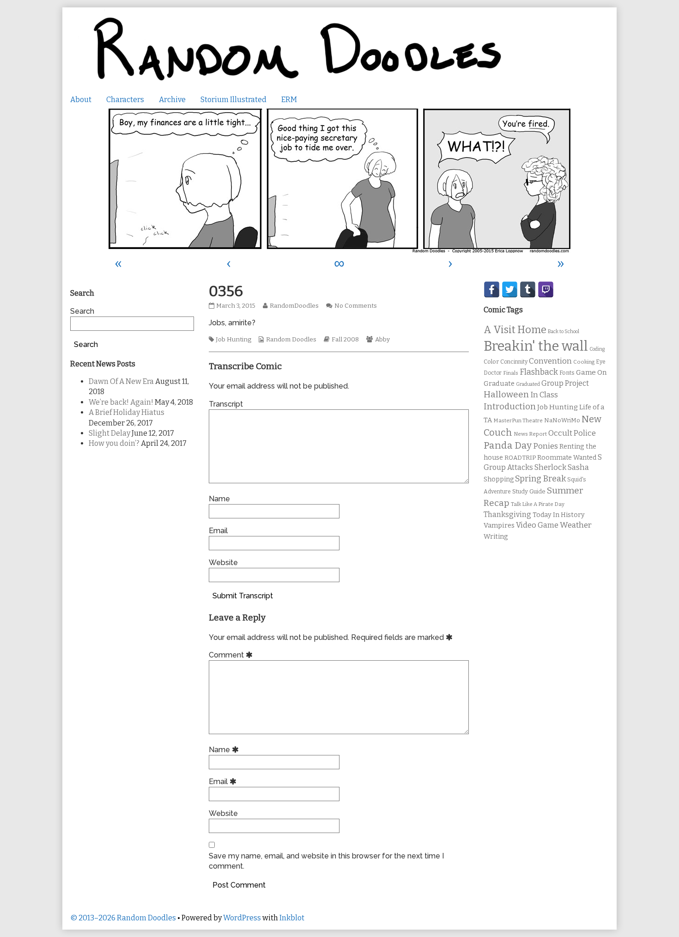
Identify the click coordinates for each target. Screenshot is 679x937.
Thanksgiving (507, 514)
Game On (591, 372)
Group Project (565, 383)
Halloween (506, 394)
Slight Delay (109, 433)
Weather (576, 525)
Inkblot (291, 917)
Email (218, 530)
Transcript (226, 404)
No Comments (355, 306)
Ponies (545, 446)
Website (223, 562)
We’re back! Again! (121, 402)
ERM (289, 99)
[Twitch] (546, 289)
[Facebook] (492, 289)
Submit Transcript (242, 595)
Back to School (563, 332)
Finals (510, 373)
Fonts (567, 372)
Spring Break (540, 479)
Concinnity (513, 362)
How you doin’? (114, 443)
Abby (382, 339)
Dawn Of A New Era (121, 381)
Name (219, 498)
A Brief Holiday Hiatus (126, 412)
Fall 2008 (345, 339)
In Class (544, 395)
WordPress (242, 917)
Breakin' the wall (536, 346)
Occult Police (572, 433)
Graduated (528, 384)
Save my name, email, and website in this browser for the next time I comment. (326, 861)
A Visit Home (515, 330)
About (80, 99)
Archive (172, 99)
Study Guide (529, 491)
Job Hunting (233, 339)
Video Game (537, 525)
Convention (550, 361)
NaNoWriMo (562, 420)
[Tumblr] (528, 289)
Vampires (499, 525)
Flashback (539, 372)
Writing (496, 537)
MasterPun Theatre (518, 420)
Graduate (499, 383)
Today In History (559, 515)
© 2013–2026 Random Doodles (123, 917)
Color (491, 361)
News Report (530, 434)
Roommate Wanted (566, 458)
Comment (232, 655)
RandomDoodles (294, 306)
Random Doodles (291, 339)
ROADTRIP (520, 458)
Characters (125, 99)
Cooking (583, 362)
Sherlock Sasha (561, 467)
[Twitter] (510, 289)
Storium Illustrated (233, 99)
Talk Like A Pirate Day (537, 504)
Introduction (510, 407)
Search (82, 311)
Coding (597, 349)
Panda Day (508, 445)
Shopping (499, 479)
